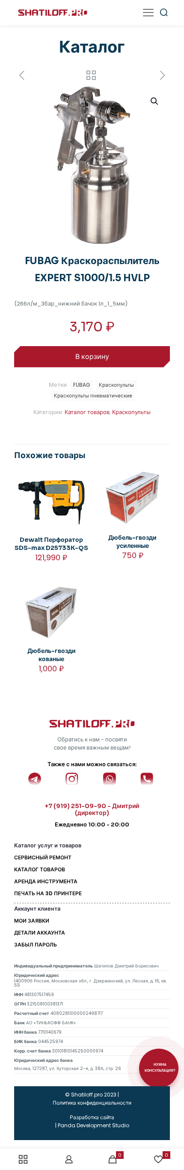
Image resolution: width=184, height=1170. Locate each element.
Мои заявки (31, 920)
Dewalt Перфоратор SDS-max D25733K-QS (51, 544)
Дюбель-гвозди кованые (51, 655)
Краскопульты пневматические (93, 395)
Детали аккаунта (39, 932)
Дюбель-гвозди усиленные (132, 542)
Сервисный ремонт (42, 857)
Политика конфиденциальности (92, 1102)
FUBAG (81, 385)
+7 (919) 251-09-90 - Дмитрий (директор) (92, 809)
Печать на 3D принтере (48, 893)
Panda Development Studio (93, 1125)
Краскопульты (131, 412)
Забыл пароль (35, 944)
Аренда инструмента (45, 881)
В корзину (92, 357)
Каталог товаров (87, 412)
